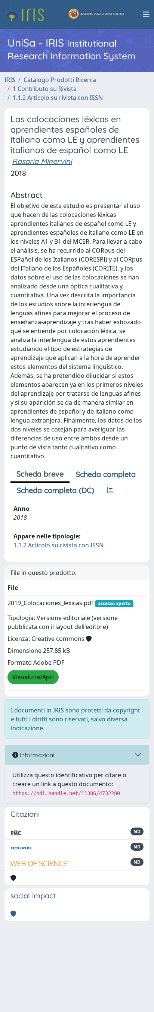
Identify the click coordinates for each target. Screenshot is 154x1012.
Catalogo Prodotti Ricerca (60, 80)
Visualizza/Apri (33, 677)
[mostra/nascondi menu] (146, 14)
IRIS (9, 80)
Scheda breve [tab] (40, 473)
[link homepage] (27, 14)
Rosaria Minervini (42, 161)
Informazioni (36, 755)
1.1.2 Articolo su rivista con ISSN (58, 98)
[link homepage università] (96, 14)
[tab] (111, 490)
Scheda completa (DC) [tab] (55, 490)
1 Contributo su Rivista (45, 89)
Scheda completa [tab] (106, 474)
